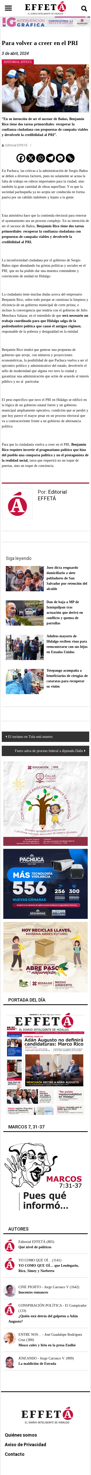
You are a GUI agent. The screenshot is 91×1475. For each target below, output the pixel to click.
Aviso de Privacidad (25, 1444)
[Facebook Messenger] (60, 158)
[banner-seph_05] (45, 803)
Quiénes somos (21, 1435)
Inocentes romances (33, 1292)
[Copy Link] (70, 158)
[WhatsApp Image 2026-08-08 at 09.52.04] (45, 22)
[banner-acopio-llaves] (45, 957)
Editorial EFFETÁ (16, 145)
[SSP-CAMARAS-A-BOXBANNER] (45, 884)
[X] (30, 158)
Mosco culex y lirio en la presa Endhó (47, 1345)
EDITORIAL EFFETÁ (18, 62)
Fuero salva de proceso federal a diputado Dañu (49, 751)
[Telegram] (50, 158)
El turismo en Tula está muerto (30, 737)
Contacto (15, 1454)
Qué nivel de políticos (34, 1247)
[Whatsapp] (40, 158)
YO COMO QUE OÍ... (34, 1260)
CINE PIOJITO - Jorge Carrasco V (43, 1287)
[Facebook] (20, 158)
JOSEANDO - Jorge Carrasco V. (41, 1358)
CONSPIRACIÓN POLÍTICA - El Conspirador (52, 1305)
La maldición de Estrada (37, 1364)
